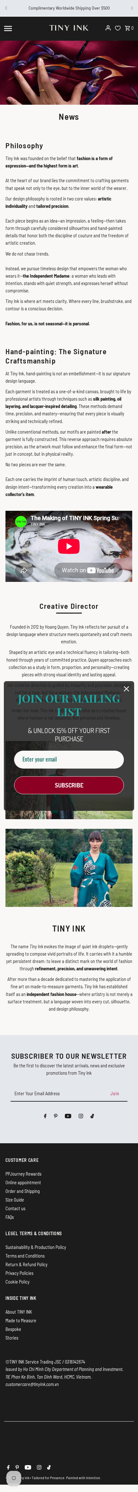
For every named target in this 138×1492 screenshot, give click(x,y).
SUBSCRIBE (69, 785)
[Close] (126, 689)
